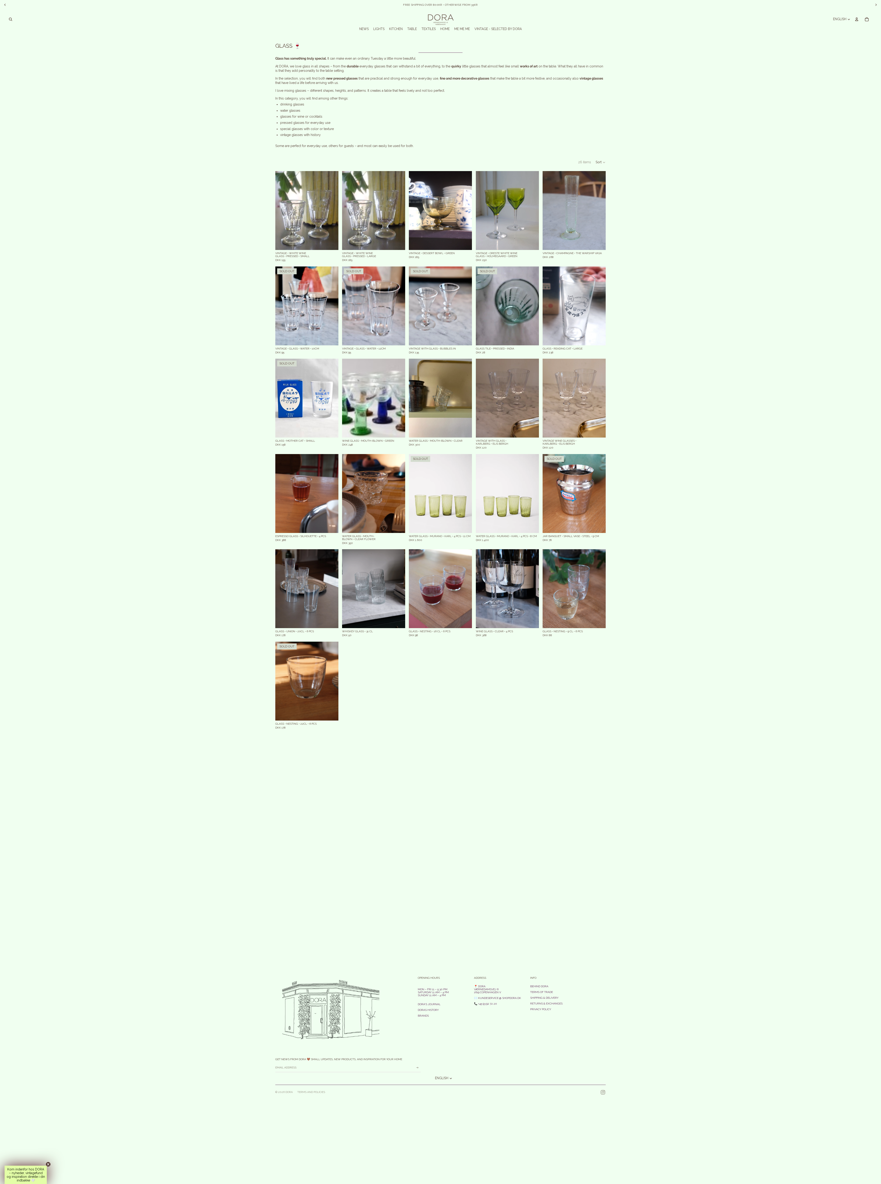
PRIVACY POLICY (540, 1009)
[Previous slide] (282, 210)
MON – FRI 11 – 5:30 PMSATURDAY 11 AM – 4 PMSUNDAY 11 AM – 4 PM (433, 992)
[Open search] (11, 19)
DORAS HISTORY (428, 1010)
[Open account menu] (857, 19)
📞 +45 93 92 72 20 (485, 1003)
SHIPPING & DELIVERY (544, 997)
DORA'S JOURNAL (429, 1004)
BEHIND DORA (539, 986)
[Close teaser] (48, 1164)
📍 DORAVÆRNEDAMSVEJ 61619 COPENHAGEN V (487, 989)
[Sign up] (417, 1067)
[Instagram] (603, 1092)
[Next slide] (331, 210)
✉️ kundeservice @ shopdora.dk (497, 998)
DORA (289, 1092)
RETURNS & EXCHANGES (546, 1003)
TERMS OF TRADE (541, 992)
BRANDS (423, 1015)
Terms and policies (311, 1092)
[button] (601, 162)
